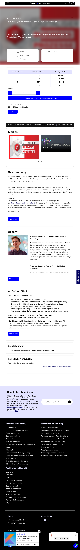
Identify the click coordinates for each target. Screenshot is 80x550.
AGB (7, 478)
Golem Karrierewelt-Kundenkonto (23, 203)
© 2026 (16, 530)
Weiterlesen (13, 219)
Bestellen (39, 385)
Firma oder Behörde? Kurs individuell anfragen (40, 98)
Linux (8, 447)
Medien (10, 125)
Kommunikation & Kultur (50, 433)
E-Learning (15, 18)
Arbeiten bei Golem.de (14, 494)
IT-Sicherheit (11, 428)
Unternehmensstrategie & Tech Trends (55, 430)
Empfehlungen (50, 125)
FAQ (7, 503)
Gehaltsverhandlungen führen (52, 444)
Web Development (13, 442)
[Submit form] (69, 401)
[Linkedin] (48, 520)
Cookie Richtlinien (13, 486)
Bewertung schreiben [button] (51, 366)
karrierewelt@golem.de (19, 520)
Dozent (28, 125)
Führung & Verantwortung (50, 428)
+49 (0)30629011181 (18, 523)
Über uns (9, 472)
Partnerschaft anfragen (15, 500)
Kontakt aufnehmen (13, 489)
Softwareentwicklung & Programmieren (20, 444)
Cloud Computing (12, 433)
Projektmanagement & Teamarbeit (53, 439)
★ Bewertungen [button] (78, 277)
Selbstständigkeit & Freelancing (53, 442)
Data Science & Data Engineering (18, 453)
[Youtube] (45, 520)
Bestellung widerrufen (14, 483)
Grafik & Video (11, 458)
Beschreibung (19, 125)
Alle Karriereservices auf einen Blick (54, 456)
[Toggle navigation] (7, 3)
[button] (57, 51)
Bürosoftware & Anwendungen (17, 464)
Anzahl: (10, 89)
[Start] (7, 18)
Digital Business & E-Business (17, 461)
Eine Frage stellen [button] (65, 366)
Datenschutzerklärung (15, 407)
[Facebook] (41, 520)
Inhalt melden (11, 491)
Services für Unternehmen (16, 497)
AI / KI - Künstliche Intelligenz (17, 430)
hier (16, 411)
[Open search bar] (65, 3)
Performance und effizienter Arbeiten (55, 436)
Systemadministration (14, 436)
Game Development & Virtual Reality (19, 456)
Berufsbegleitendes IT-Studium (52, 453)
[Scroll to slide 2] (41, 161)
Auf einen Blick (38, 125)
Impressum (10, 475)
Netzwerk (9, 439)
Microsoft (9, 450)
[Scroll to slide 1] (38, 161)
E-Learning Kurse (47, 447)
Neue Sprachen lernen (49, 450)
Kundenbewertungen (65, 125)
